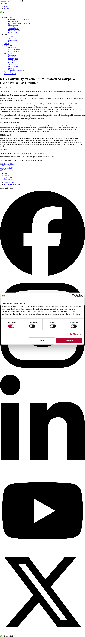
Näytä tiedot (74, 334)
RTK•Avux (4, 3)
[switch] (32, 326)
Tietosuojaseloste (9, 182)
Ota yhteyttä (8, 179)
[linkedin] (42, 472)
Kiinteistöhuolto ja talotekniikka (18, 19)
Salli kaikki (69, 340)
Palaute (10, 62)
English (6, 8)
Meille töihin (12, 47)
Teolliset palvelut (13, 29)
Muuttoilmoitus (13, 66)
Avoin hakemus (13, 51)
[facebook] (42, 275)
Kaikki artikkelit (5, 166)
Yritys (6, 173)
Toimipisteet (12, 55)
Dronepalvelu (12, 32)
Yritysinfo (11, 36)
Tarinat (6, 44)
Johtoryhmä (12, 38)
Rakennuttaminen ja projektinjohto (19, 23)
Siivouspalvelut (13, 25)
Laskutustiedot (13, 57)
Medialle (11, 68)
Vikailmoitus (12, 61)
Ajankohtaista (12, 40)
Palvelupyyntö (13, 59)
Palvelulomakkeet (10, 74)
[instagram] (42, 374)
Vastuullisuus (12, 42)
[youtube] (42, 548)
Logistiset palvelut (14, 30)
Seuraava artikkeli (6, 168)
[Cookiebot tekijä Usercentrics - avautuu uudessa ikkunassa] (73, 295)
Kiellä (42, 340)
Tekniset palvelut (13, 27)
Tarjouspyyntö (13, 64)
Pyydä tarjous (8, 72)
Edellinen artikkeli (8, 164)
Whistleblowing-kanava (16, 70)
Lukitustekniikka (13, 21)
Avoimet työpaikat (14, 49)
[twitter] (42, 634)
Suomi (6, 7)
